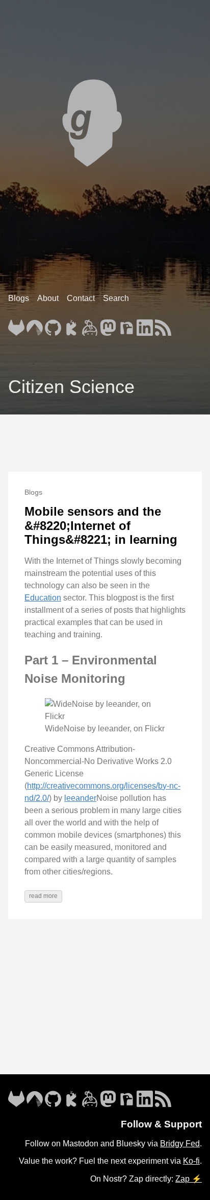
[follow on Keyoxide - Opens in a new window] (71, 324)
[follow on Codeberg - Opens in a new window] (35, 324)
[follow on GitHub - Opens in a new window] (53, 324)
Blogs (18, 298)
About (48, 298)
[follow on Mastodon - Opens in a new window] (108, 324)
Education (42, 597)
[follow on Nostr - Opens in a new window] (126, 324)
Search (116, 298)
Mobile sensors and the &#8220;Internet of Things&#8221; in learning (100, 525)
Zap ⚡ (188, 1178)
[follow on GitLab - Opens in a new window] (16, 324)
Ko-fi (191, 1161)
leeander (80, 798)
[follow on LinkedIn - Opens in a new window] (145, 324)
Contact (81, 298)
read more (43, 895)
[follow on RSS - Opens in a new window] (163, 324)
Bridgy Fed (180, 1143)
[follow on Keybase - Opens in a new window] (90, 324)
